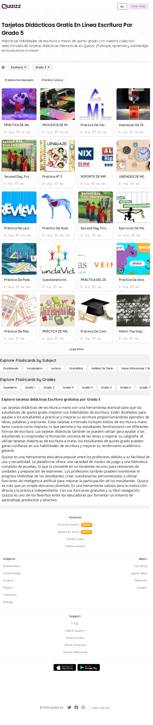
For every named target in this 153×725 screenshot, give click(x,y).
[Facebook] (76, 707)
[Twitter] (69, 707)
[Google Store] (88, 667)
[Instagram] (83, 707)
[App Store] (65, 667)
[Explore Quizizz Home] (11, 6)
